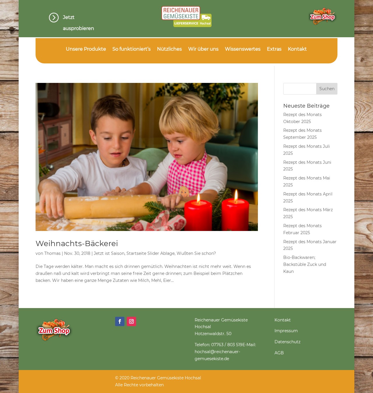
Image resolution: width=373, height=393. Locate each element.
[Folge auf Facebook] (119, 321)
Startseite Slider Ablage (150, 253)
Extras (274, 49)
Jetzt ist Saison (109, 253)
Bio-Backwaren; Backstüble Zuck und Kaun (304, 264)
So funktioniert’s (131, 49)
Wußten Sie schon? (196, 253)
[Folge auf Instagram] (131, 321)
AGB (279, 352)
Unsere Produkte (86, 49)
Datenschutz (287, 341)
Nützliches (169, 49)
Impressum (286, 330)
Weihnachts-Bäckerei (77, 243)
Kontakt (297, 49)
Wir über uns (203, 49)
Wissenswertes (243, 49)
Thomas (52, 253)
